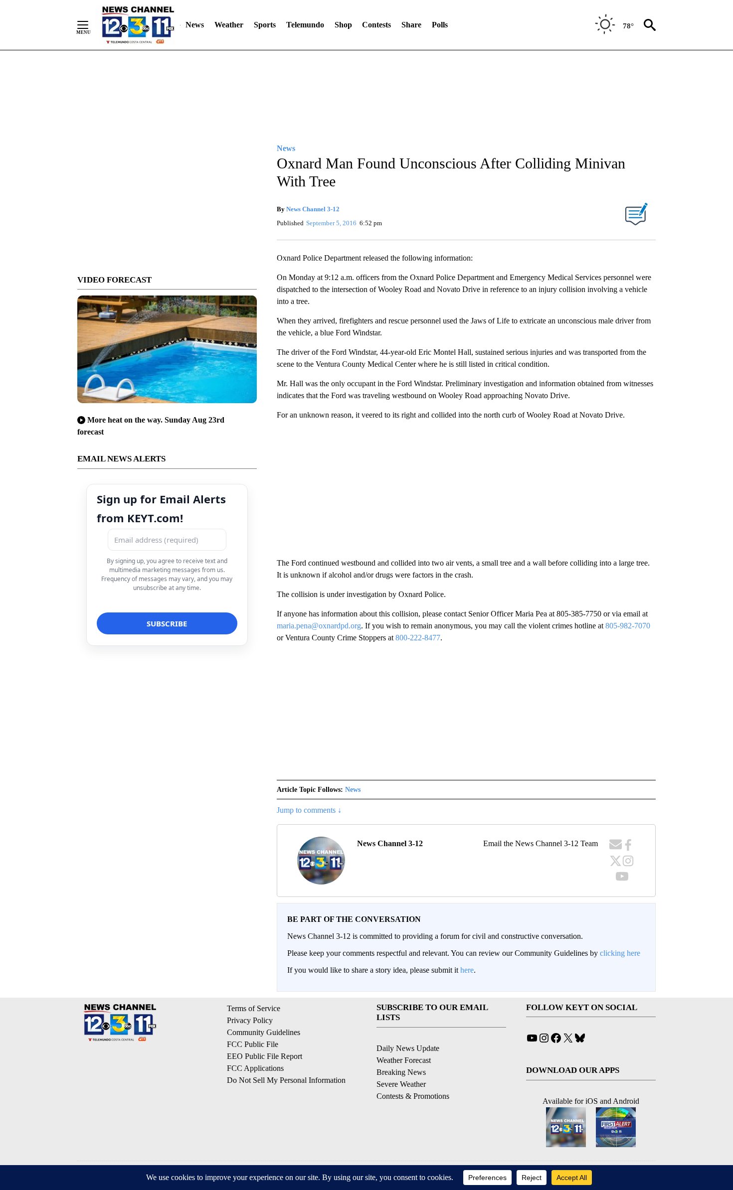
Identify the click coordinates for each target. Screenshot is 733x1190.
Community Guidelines (263, 1032)
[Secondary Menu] (90, 25)
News (194, 24)
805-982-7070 (627, 625)
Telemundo (305, 24)
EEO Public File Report (264, 1056)
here (467, 970)
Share (411, 24)
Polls (440, 24)
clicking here (620, 953)
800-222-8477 (417, 637)
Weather (228, 24)
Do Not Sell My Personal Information (286, 1080)
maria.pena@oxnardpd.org (319, 625)
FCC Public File (252, 1044)
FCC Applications (255, 1068)
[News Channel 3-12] (137, 25)
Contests (376, 24)
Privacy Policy (250, 1020)
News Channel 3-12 (313, 209)
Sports (265, 24)
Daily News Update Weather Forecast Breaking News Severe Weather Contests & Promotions (412, 1072)
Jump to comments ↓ (309, 810)
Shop (343, 24)
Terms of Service (253, 1008)
